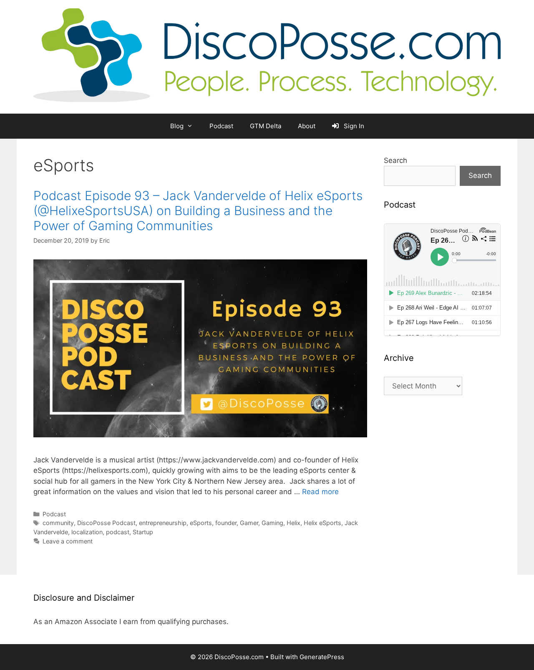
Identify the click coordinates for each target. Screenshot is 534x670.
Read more (320, 491)
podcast (117, 531)
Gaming (272, 522)
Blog (177, 126)
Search (395, 160)
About (306, 126)
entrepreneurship (162, 522)
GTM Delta (265, 126)
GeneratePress (322, 657)
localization (87, 531)
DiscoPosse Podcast (106, 522)
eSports (201, 522)
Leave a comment (68, 541)
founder (226, 522)
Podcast (221, 126)
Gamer (249, 522)
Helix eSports (322, 522)
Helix (293, 522)
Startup (143, 531)
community (58, 522)
